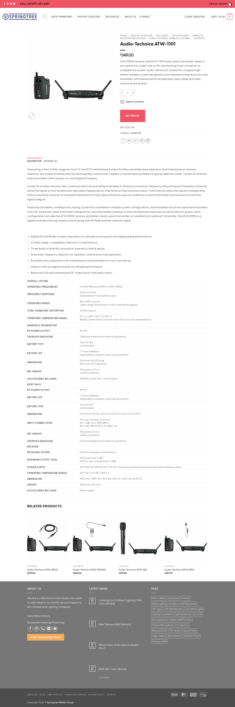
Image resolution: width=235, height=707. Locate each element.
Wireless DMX (159, 642)
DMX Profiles (55, 695)
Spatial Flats (189, 631)
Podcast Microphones (163, 625)
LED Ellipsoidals (188, 604)
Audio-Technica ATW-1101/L (180, 569)
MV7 (181, 620)
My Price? (133, 116)
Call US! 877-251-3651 (34, 3)
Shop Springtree (61, 16)
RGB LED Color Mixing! (113, 669)
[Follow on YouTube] (14, 4)
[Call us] (43, 629)
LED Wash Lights (194, 609)
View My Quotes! (218, 4)
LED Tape (157, 609)
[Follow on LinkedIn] (49, 629)
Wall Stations (174, 636)
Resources (112, 16)
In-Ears (173, 604)
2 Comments (104, 679)
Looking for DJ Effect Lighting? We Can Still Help (120, 602)
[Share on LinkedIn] (148, 141)
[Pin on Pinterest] (142, 141)
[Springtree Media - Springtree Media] (20, 17)
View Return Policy (38, 616)
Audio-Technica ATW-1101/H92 (89, 569)
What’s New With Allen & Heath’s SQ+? (119, 647)
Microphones (180, 36)
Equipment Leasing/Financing (45, 622)
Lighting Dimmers (184, 614)
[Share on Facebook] (123, 141)
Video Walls (158, 636)
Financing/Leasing (75, 695)
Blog (42, 695)
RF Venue (175, 631)
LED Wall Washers (174, 609)
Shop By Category (88, 16)
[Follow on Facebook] (4, 4)
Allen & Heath (159, 598)
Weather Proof (191, 636)
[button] (45, 17)
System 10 (199, 38)
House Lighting (159, 604)
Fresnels (185, 598)
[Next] (206, 546)
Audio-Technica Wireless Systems (169, 38)
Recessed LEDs (160, 631)
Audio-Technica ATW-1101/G (42, 569)
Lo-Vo (199, 614)
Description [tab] (34, 161)
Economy (173, 598)
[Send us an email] (11, 4)
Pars (189, 620)
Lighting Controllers (162, 614)
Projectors (183, 625)
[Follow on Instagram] (8, 4)
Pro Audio (162, 36)
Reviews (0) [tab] (50, 161)
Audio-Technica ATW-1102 (133, 569)
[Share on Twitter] (129, 141)
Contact (144, 16)
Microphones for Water (164, 620)
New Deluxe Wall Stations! (115, 624)
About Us (130, 16)
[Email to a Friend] (135, 141)
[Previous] (27, 546)
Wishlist (111, 695)
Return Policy (96, 695)
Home (123, 36)
